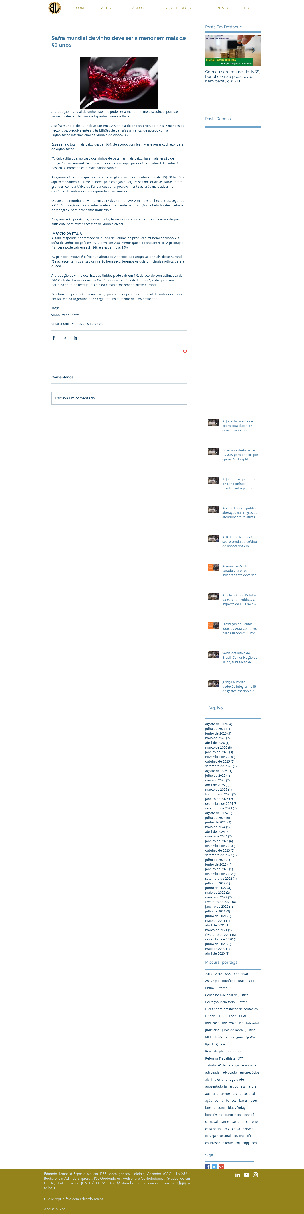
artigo (233, 1086)
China (209, 988)
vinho (55, 315)
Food (232, 1016)
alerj (208, 1079)
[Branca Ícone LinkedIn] (237, 1174)
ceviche (239, 1136)
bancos (231, 1100)
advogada (212, 1072)
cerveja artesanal (218, 1136)
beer (253, 1100)
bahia (219, 1100)
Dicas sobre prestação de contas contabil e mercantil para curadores (233, 1009)
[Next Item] (254, 50)
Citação (222, 988)
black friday (236, 1107)
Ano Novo (241, 974)
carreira (237, 1121)
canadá (248, 1115)
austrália (211, 1093)
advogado (229, 1072)
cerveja (248, 1129)
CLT (251, 981)
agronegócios (249, 1072)
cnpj (246, 1143)
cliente (228, 1143)
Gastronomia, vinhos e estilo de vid (77, 323)
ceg (226, 1129)
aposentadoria (216, 1086)
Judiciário (212, 1030)
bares (243, 1100)
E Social (211, 1016)
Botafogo (228, 981)
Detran (242, 1002)
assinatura (249, 1086)
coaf (255, 1143)
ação (208, 1100)
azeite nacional (244, 1093)
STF (240, 1058)
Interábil (252, 1023)
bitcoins (219, 1107)
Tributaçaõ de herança (222, 1065)
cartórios (252, 1121)
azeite (225, 1093)
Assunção (212, 981)
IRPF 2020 (229, 1023)
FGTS (223, 1016)
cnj (237, 1143)
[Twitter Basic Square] (214, 1166)
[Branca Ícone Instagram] (255, 1174)
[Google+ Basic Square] (221, 1166)
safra (76, 315)
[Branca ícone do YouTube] (246, 1174)
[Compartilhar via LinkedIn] (75, 338)
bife (208, 1107)
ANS (228, 974)
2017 (208, 974)
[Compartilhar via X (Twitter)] (64, 338)
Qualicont (223, 1044)
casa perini (213, 1129)
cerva (236, 1129)
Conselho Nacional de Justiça (226, 995)
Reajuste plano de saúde (223, 1051)
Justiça (250, 1030)
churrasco (212, 1143)
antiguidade (235, 1079)
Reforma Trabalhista (220, 1058)
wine (65, 315)
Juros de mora (232, 1030)
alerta (219, 1079)
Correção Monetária (220, 1002)
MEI (208, 1037)
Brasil (242, 981)
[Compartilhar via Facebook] (53, 338)
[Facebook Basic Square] (207, 1166)
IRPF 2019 (212, 1023)
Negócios (220, 1037)
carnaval (211, 1121)
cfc (249, 1136)
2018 (218, 974)
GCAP (243, 1016)
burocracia (233, 1115)
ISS (241, 1023)
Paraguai (236, 1037)
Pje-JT (209, 1044)
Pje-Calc (251, 1037)
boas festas (213, 1115)
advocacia (248, 1065)
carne (225, 1121)
